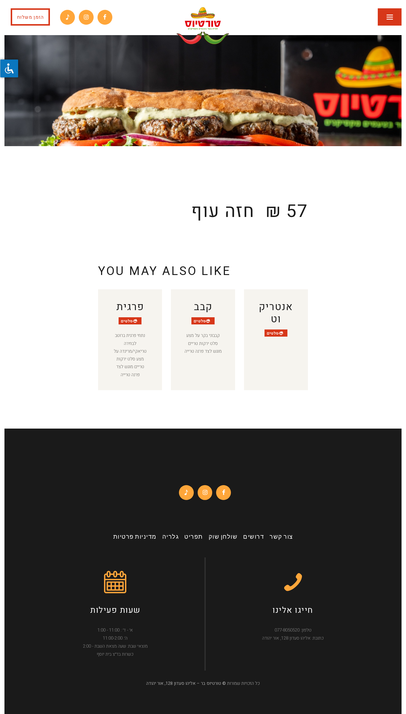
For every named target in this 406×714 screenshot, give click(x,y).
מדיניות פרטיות (135, 537)
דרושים (253, 537)
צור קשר (281, 537)
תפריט (193, 537)
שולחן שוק (223, 537)
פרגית (130, 307)
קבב (203, 307)
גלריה (170, 537)
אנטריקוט (276, 313)
